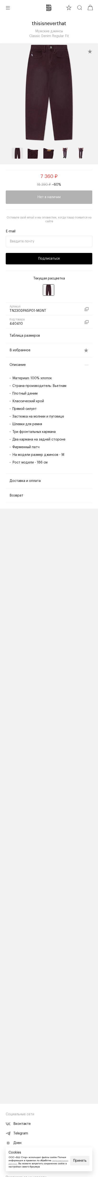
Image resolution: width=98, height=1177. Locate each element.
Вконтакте (22, 1124)
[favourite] (69, 7)
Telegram (20, 1133)
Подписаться (49, 258)
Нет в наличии (49, 197)
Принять (80, 1160)
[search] (79, 7)
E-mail (10, 231)
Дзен (17, 1143)
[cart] (90, 7)
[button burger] (8, 8)
